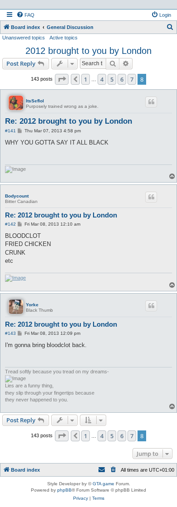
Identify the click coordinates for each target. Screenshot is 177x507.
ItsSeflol (35, 100)
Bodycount (17, 195)
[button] (62, 79)
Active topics (63, 37)
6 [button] (121, 79)
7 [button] (131, 79)
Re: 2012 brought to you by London (68, 121)
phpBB (64, 490)
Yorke (32, 304)
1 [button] (85, 79)
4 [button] (101, 79)
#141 (10, 130)
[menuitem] (25, 15)
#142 (10, 224)
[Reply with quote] (151, 102)
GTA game (103, 483)
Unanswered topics (23, 37)
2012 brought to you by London (88, 51)
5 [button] (111, 79)
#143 (10, 333)
